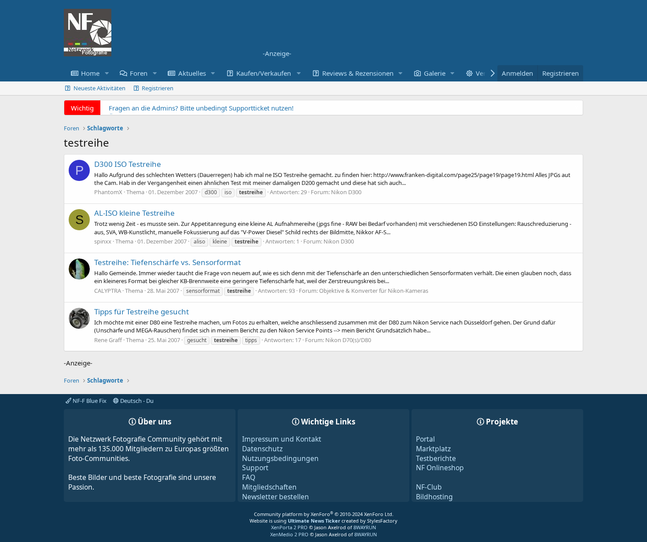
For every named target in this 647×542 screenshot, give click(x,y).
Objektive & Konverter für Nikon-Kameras (373, 291)
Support (255, 467)
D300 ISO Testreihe (127, 164)
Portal (425, 439)
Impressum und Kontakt (281, 439)
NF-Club (429, 487)
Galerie (434, 73)
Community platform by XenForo (323, 514)
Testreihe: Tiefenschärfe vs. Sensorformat (167, 262)
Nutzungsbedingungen (280, 458)
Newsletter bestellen (275, 496)
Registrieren (157, 88)
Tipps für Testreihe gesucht (141, 311)
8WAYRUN (364, 527)
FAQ (248, 477)
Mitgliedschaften (269, 487)
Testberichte (436, 458)
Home (90, 73)
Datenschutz (262, 449)
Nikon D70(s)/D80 (348, 340)
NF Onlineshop (440, 467)
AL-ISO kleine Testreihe (134, 213)
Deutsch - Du (136, 401)
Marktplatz (433, 449)
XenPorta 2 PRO (289, 527)
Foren (138, 73)
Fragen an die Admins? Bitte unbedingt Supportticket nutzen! (201, 107)
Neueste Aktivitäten (99, 88)
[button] (106, 73)
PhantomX (108, 192)
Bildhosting (434, 496)
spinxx (102, 241)
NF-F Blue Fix (89, 401)
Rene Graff (108, 340)
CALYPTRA (107, 291)
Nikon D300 (346, 192)
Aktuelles (192, 73)
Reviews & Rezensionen (357, 73)
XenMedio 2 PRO (289, 534)
